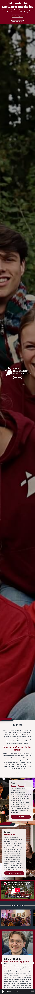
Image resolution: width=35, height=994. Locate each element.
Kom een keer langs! (14, 873)
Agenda (9, 991)
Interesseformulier (17, 21)
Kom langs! (17, 377)
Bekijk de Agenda (17, 16)
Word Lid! (16, 991)
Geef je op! (21, 816)
